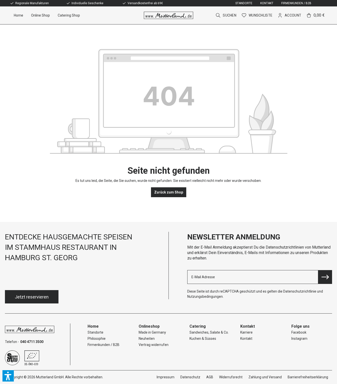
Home (93, 326)
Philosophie (97, 339)
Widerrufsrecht (231, 377)
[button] (8, 376)
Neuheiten (147, 339)
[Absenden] (325, 277)
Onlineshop (149, 326)
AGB (209, 377)
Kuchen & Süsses (202, 339)
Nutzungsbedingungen (205, 297)
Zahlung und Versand (265, 377)
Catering (197, 326)
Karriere (246, 332)
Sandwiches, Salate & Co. (209, 332)
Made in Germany (152, 332)
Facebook (298, 332)
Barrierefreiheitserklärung (308, 377)
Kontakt (266, 3)
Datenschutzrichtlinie (299, 291)
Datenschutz (190, 377)
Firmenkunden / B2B (296, 3)
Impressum (165, 377)
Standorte (243, 3)
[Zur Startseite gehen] (168, 15)
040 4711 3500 (31, 342)
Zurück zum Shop (168, 192)
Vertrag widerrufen (153, 345)
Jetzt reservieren (32, 296)
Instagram (299, 339)
